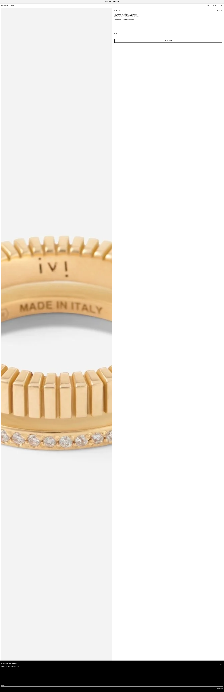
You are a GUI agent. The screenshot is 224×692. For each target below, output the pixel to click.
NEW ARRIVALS (5, 5)
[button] (219, 5)
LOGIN (214, 5)
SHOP (12, 5)
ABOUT (209, 5)
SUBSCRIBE (220, 688)
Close (221, 664)
